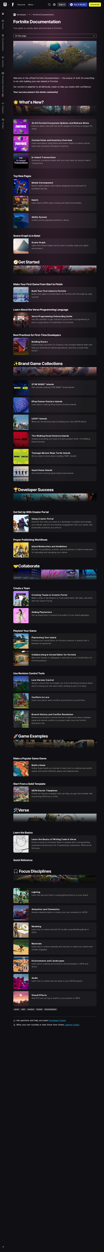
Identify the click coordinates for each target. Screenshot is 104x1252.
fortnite (39, 1009)
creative (31, 1009)
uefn (23, 1009)
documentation (50, 1009)
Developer (21, 15)
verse (16, 1009)
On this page (20, 36)
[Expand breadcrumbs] (29, 15)
